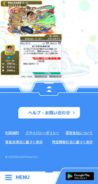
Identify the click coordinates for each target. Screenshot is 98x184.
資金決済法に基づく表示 (24, 141)
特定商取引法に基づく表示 (72, 141)
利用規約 (12, 132)
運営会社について (79, 132)
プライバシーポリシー (42, 132)
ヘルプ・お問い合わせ (49, 113)
